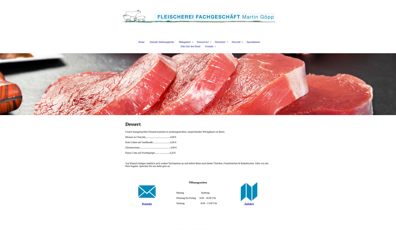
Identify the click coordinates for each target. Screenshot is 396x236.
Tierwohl (236, 42)
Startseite (163, 224)
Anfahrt (249, 203)
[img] (198, 15)
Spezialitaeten (253, 42)
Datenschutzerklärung (202, 224)
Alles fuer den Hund (190, 46)
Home (141, 42)
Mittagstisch (185, 42)
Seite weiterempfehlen (226, 224)
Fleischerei (220, 42)
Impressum (175, 224)
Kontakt (209, 46)
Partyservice (203, 42)
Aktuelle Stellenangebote (161, 42)
